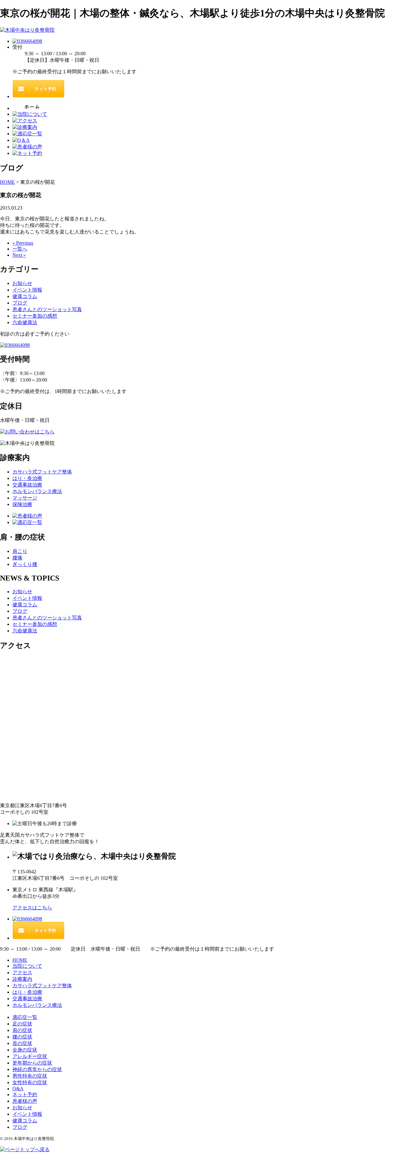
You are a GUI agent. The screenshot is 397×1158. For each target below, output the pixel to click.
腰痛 (17, 557)
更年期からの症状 (32, 1062)
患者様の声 (24, 1101)
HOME (19, 960)
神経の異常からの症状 (37, 1069)
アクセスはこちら (32, 907)
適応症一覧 (24, 1017)
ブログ (19, 302)
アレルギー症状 (29, 1056)
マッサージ (24, 497)
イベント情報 (27, 289)
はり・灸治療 (27, 478)
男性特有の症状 (29, 1076)
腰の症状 (22, 1036)
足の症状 (22, 1023)
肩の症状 (22, 1030)
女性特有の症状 (29, 1082)
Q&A (18, 1088)
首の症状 (22, 1043)
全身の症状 (24, 1049)
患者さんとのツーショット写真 (47, 309)
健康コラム (24, 296)
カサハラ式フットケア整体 (42, 471)
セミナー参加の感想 (34, 316)
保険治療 (22, 504)
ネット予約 (24, 1094)
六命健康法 (24, 322)
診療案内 (22, 979)
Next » (19, 255)
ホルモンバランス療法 (37, 491)
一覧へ (19, 248)
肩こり (19, 551)
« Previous (22, 243)
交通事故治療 (27, 484)
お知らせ (22, 283)
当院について (27, 966)
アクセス (22, 972)
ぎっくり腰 (24, 564)
